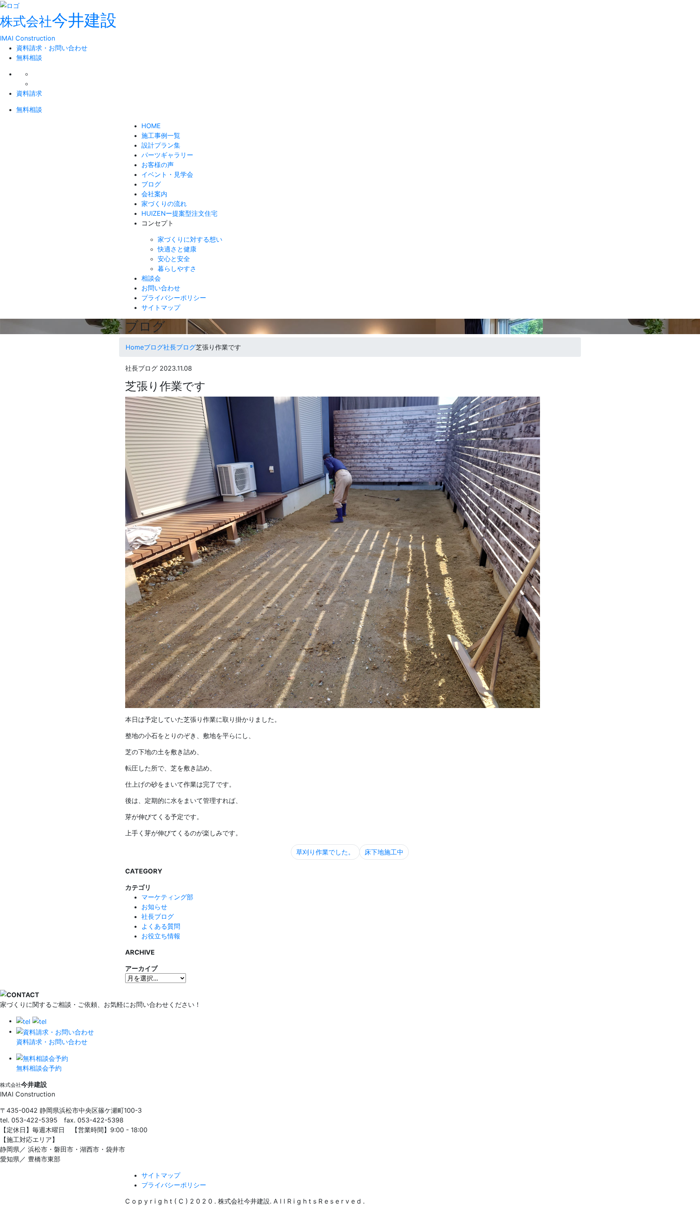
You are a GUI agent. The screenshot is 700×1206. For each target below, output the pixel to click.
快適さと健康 (177, 249)
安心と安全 (174, 259)
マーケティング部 (167, 897)
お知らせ (154, 907)
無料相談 (29, 58)
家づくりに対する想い (190, 239)
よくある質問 (160, 926)
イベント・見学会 (167, 174)
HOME (151, 126)
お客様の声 (157, 165)
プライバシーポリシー (173, 298)
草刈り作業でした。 (325, 852)
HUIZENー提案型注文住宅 (179, 213)
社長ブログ (157, 916)
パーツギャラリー (167, 155)
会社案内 (154, 194)
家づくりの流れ (164, 204)
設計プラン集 (160, 145)
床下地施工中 (384, 852)
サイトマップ (160, 307)
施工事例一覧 (160, 135)
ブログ (151, 184)
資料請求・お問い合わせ (52, 48)
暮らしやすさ (177, 268)
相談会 (151, 278)
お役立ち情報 (160, 936)
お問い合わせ (160, 288)
